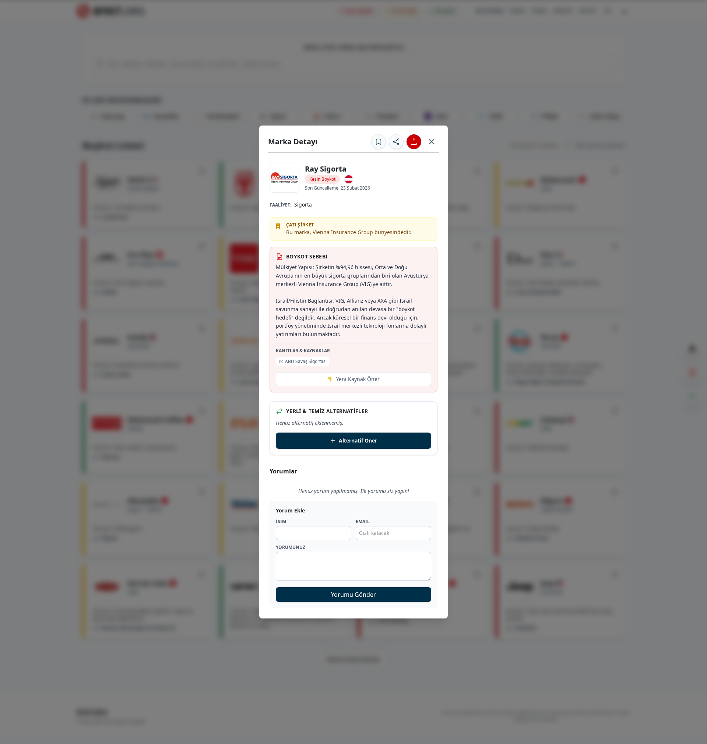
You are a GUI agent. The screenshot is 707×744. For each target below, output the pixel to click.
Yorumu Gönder (353, 594)
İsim (281, 522)
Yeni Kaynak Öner (358, 378)
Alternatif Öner (358, 440)
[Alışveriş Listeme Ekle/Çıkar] (378, 141)
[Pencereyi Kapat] (431, 141)
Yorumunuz (290, 547)
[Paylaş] (396, 141)
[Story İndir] (414, 141)
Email (363, 522)
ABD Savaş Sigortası (306, 361)
